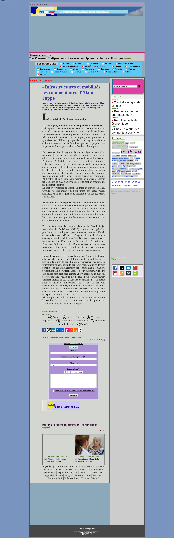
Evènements (45, 66)
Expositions (61, 66)
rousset (116, 170)
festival (130, 157)
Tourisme (104, 66)
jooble (113, 189)
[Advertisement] (88, 33)
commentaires (52, 334)
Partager (84, 320)
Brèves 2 (43, 71)
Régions (108, 60)
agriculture (118, 139)
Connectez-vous (5, 0)
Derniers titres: (39, 55)
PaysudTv (79, 60)
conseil (61, 334)
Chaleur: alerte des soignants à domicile (125, 127)
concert (124, 152)
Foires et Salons (60, 68)
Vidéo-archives (112, 68)
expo (114, 157)
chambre (116, 152)
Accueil (65, 60)
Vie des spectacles (70, 63)
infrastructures (70, 334)
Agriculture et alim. (126, 60)
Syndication (88, 530)
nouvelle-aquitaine (120, 165)
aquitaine (120, 143)
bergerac (133, 144)
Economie (93, 60)
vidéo (131, 173)
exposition (121, 157)
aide (127, 140)
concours (132, 152)
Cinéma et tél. (102, 63)
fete (136, 157)
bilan (114, 149)
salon (124, 170)
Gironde (131, 66)
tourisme (124, 173)
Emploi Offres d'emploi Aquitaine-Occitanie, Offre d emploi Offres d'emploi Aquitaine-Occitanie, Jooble (125, 187)
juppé (78, 334)
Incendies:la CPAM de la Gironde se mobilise (87, 457)
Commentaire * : (73, 366)
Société (87, 63)
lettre (120, 163)
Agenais (118, 66)
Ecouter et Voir (93, 68)
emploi (137, 155)
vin (135, 173)
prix (118, 167)
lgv (124, 163)
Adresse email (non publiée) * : (73, 353)
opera (139, 165)
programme (126, 168)
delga (126, 155)
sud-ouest (136, 170)
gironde (124, 160)
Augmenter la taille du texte (74, 317)
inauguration (135, 160)
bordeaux (131, 148)
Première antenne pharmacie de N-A (125, 109)
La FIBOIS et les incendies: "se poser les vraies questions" (89, 55)
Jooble (134, 182)
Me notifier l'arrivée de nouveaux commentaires (75, 387)
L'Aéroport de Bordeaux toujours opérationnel (54, 457)
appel (132, 140)
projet (134, 168)
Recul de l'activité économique (125, 118)
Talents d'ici (89, 66)
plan (114, 168)
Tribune (128, 68)
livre (129, 163)
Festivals (77, 68)
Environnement (133, 63)
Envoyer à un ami (75, 313)
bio (118, 149)
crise (121, 155)
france (115, 160)
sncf (129, 170)
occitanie (132, 165)
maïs (134, 163)
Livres (75, 66)
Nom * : (73, 347)
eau (131, 155)
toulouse (116, 173)
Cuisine (117, 63)
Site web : (73, 360)
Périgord (43, 68)
